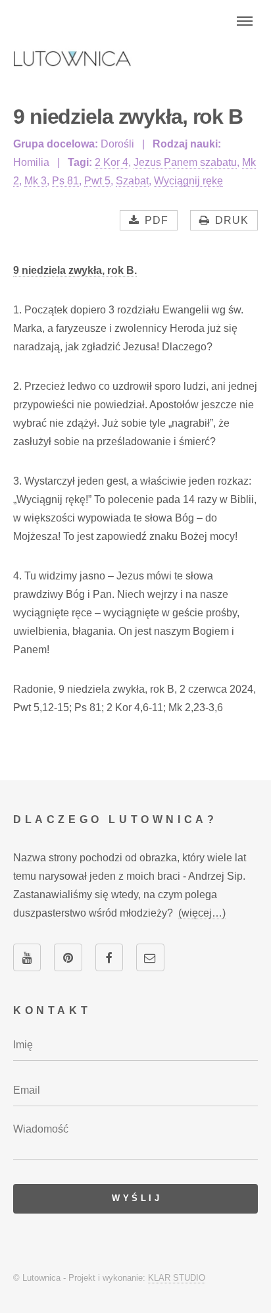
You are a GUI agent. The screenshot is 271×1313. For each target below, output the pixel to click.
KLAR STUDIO (176, 1278)
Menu (245, 21)
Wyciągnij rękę (188, 180)
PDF (156, 220)
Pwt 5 (97, 180)
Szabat (132, 180)
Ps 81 (65, 180)
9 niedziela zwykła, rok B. (75, 270)
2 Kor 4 (111, 162)
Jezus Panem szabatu (185, 162)
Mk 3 (35, 180)
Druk (232, 220)
